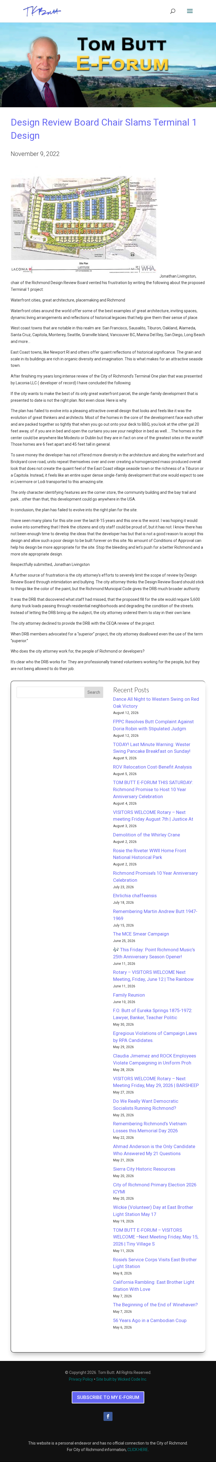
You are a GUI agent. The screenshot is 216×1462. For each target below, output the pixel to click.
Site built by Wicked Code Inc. (121, 1379)
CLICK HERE (137, 1449)
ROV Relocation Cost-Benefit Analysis (152, 767)
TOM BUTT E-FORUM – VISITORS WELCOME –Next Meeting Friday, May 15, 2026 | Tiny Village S (155, 1237)
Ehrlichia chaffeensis (135, 895)
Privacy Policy (81, 1379)
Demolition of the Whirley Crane (146, 835)
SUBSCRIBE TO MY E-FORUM (108, 1397)
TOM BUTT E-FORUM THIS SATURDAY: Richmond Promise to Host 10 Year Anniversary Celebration (153, 789)
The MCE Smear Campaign (141, 934)
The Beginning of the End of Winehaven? (155, 1304)
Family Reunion (129, 995)
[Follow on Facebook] (108, 1416)
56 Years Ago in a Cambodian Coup (149, 1320)
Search (93, 692)
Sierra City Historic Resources (144, 1169)
